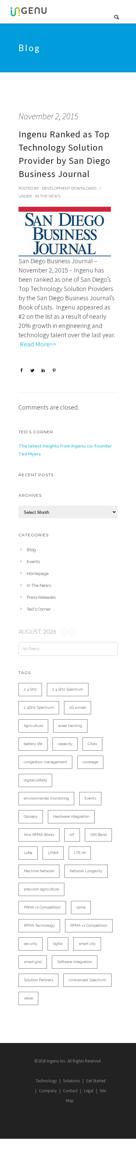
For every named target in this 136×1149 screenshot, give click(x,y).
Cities (92, 744)
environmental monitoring (46, 798)
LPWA (53, 853)
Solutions (71, 1081)
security (30, 944)
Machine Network (39, 871)
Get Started (96, 1081)
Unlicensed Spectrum (87, 980)
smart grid (33, 962)
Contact (70, 1091)
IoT (72, 835)
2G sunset (77, 707)
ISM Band (98, 835)
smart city (87, 944)
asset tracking (70, 726)
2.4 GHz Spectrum (67, 689)
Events (33, 561)
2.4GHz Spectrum (39, 707)
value (28, 998)
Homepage (38, 573)
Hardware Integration (71, 816)
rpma (80, 907)
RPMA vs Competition (88, 925)
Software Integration (74, 962)
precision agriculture (41, 889)
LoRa (28, 853)
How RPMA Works (39, 835)
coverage (90, 762)
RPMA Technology (39, 925)
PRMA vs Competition (42, 907)
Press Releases (41, 597)
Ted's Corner (39, 609)
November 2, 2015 (48, 116)
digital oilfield (35, 780)
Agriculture (33, 726)
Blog (31, 549)
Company (48, 1091)
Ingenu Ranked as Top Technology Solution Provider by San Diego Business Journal (64, 154)
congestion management (45, 762)
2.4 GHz (30, 689)
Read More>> (38, 344)
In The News (47, 196)
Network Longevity (86, 871)
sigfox (58, 944)
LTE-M (79, 853)
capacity (65, 744)
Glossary (31, 816)
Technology (46, 1081)
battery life (33, 744)
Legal (88, 1091)
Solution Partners (38, 980)
